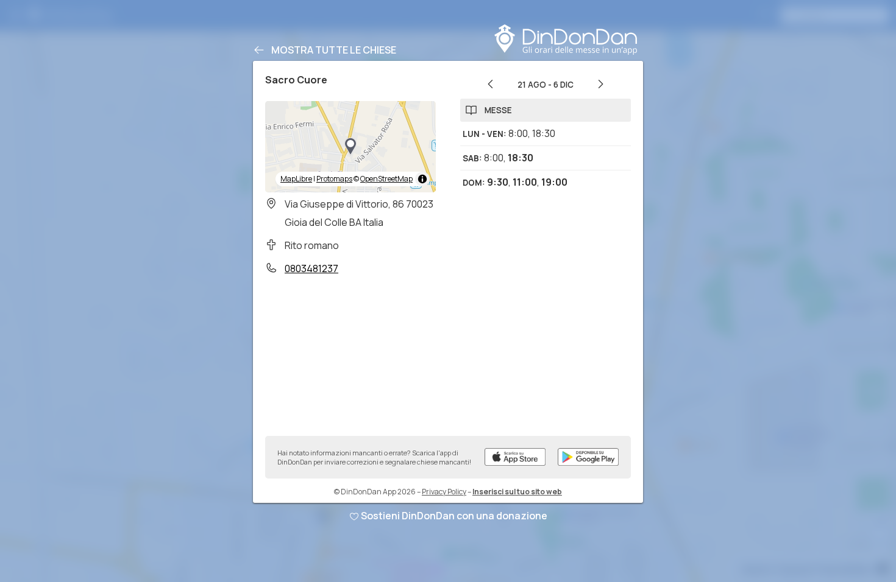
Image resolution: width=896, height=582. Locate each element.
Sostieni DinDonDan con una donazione (454, 515)
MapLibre (296, 179)
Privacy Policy (444, 491)
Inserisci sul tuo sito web (517, 491)
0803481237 (311, 268)
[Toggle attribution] (422, 179)
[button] (350, 147)
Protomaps (334, 179)
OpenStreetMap (386, 179)
